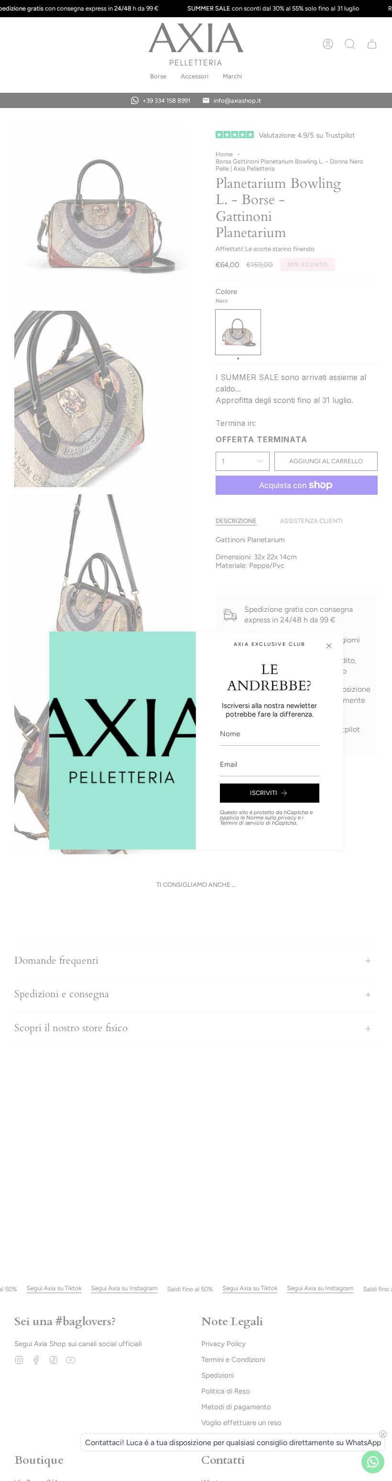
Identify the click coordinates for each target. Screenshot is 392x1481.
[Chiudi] (329, 646)
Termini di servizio (242, 822)
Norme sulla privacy (271, 817)
